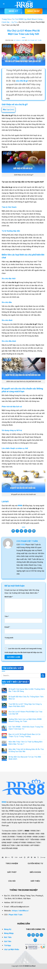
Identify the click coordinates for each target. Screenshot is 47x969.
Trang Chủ (6, 19)
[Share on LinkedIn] (34, 531)
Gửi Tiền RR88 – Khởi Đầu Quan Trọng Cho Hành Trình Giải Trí (26, 728)
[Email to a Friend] (25, 531)
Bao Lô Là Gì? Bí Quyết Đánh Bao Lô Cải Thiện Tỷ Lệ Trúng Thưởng (24, 735)
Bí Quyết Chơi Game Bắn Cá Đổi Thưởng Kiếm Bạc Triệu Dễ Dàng (27, 690)
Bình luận (9, 597)
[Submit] (43, 675)
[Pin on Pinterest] (30, 531)
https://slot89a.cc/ (20, 910)
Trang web (9, 638)
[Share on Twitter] (21, 531)
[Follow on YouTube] (37, 935)
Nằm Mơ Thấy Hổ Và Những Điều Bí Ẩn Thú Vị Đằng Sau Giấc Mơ (26, 750)
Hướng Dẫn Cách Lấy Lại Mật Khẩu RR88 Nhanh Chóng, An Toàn (25, 720)
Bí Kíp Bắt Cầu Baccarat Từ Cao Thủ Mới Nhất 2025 (25, 758)
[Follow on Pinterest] (33, 935)
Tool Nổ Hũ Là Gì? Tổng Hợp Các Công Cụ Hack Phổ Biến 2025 (25, 705)
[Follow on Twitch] (35, 940)
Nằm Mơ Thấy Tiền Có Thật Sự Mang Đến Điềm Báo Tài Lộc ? (25, 743)
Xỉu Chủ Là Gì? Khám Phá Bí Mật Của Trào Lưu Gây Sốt (25, 713)
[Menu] (4, 4)
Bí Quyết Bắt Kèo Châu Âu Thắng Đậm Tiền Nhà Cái (26, 698)
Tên (7, 616)
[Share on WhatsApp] (13, 531)
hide (12, 109)
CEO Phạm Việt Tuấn (34, 40)
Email (7, 627)
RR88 (22, 544)
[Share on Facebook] (17, 531)
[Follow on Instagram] (29, 935)
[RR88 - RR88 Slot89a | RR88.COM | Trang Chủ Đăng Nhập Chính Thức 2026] (23, 4)
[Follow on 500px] (41, 935)
